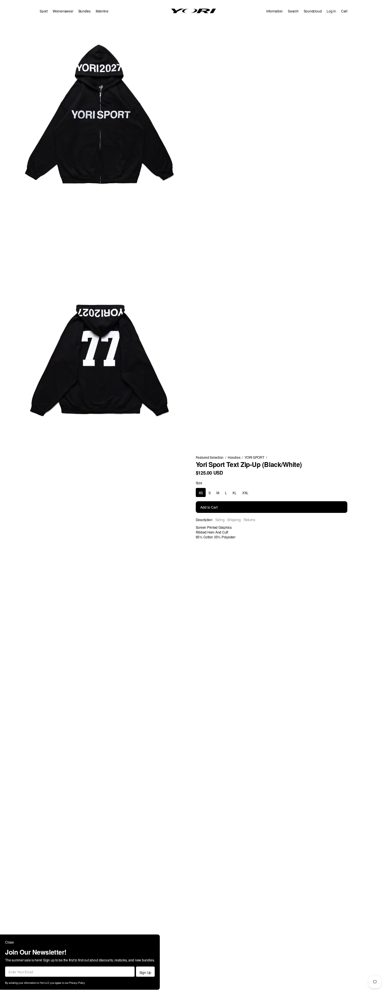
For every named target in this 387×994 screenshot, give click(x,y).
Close (9, 942)
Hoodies (234, 457)
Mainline (102, 11)
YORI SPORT (254, 457)
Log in (331, 11)
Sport (44, 11)
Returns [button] (249, 519)
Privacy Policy (77, 983)
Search (293, 11)
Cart (344, 11)
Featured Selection (210, 457)
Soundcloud (313, 11)
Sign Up (145, 972)
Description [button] (204, 519)
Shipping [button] (234, 519)
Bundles (84, 11)
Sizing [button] (220, 519)
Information (274, 11)
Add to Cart (209, 507)
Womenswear (63, 11)
